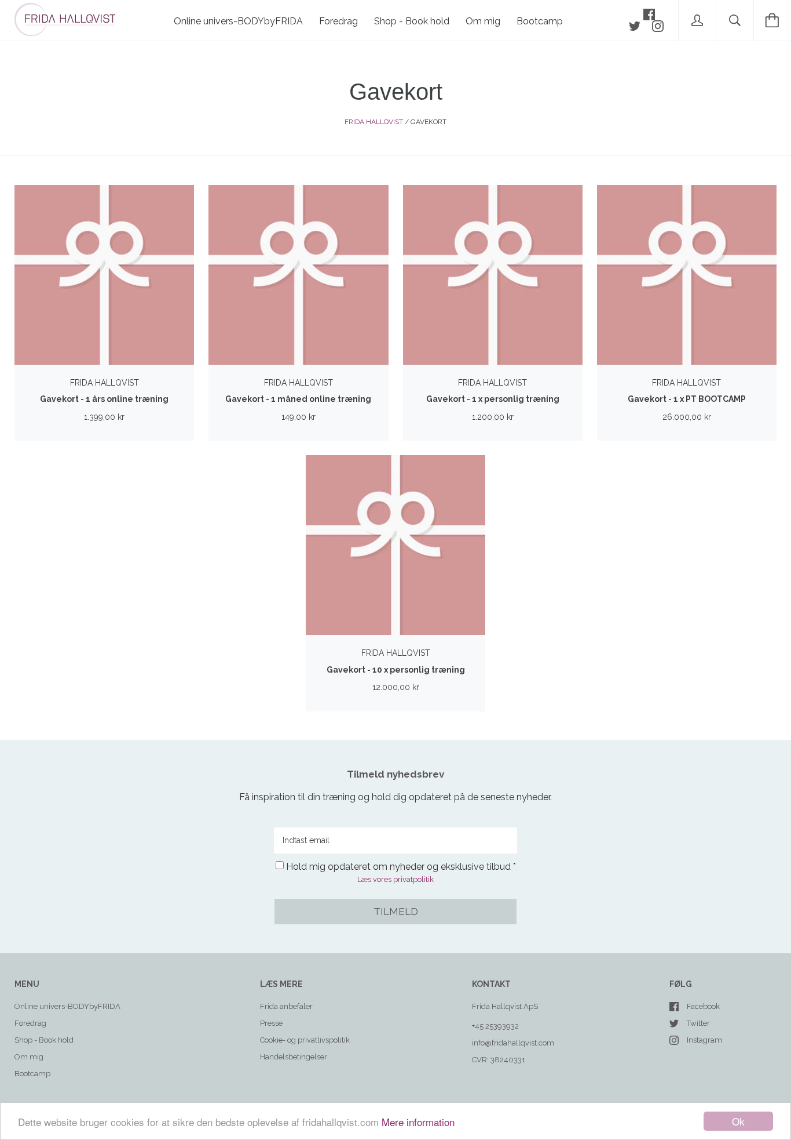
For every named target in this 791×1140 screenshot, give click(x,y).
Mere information (418, 1121)
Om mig (483, 21)
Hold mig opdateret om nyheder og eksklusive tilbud (398, 866)
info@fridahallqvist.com (513, 1043)
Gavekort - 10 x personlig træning (396, 669)
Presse (271, 1023)
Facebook (703, 1006)
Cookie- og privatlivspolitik (305, 1040)
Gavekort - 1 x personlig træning (492, 399)
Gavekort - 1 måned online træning (298, 399)
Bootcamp (540, 21)
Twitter (698, 1023)
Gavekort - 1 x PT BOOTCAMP (687, 399)
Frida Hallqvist (374, 122)
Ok (738, 1121)
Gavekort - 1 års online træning (104, 399)
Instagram (704, 1040)
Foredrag (338, 21)
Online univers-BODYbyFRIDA (238, 21)
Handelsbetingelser (293, 1056)
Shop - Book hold (411, 21)
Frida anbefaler (286, 1006)
